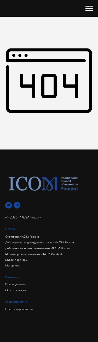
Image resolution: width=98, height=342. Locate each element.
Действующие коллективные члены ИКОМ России (37, 248)
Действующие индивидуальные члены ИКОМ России (39, 242)
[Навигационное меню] (89, 8)
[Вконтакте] (8, 205)
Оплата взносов (15, 290)
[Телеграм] (17, 205)
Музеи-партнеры (16, 259)
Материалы (12, 265)
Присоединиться (16, 284)
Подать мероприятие (19, 309)
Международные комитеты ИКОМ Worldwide (34, 254)
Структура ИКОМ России (22, 236)
